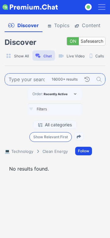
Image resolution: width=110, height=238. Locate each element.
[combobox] (55, 109)
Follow (83, 151)
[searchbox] (64, 109)
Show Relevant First (50, 137)
